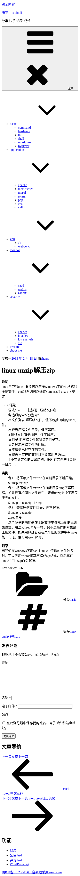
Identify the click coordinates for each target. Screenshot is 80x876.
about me (16, 350)
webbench (24, 246)
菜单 (70, 88)
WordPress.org (19, 864)
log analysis (25, 339)
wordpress (24, 142)
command (24, 127)
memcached (25, 189)
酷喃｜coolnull (12, 12)
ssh (20, 343)
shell (21, 138)
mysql (22, 192)
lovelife (14, 347)
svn (20, 203)
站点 (5, 714)
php (20, 200)
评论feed (16, 860)
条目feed (16, 855)
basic (13, 123)
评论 (5, 663)
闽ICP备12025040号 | (17, 872)
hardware (24, 131)
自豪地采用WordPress (47, 872)
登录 (13, 850)
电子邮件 (9, 706)
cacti (21, 285)
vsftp (21, 207)
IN (20, 135)
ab (19, 242)
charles (22, 332)
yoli (12, 239)
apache (22, 185)
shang (45, 358)
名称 (6, 697)
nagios (22, 289)
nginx (21, 196)
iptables (23, 335)
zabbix (22, 293)
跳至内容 (8, 4)
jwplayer (23, 146)
